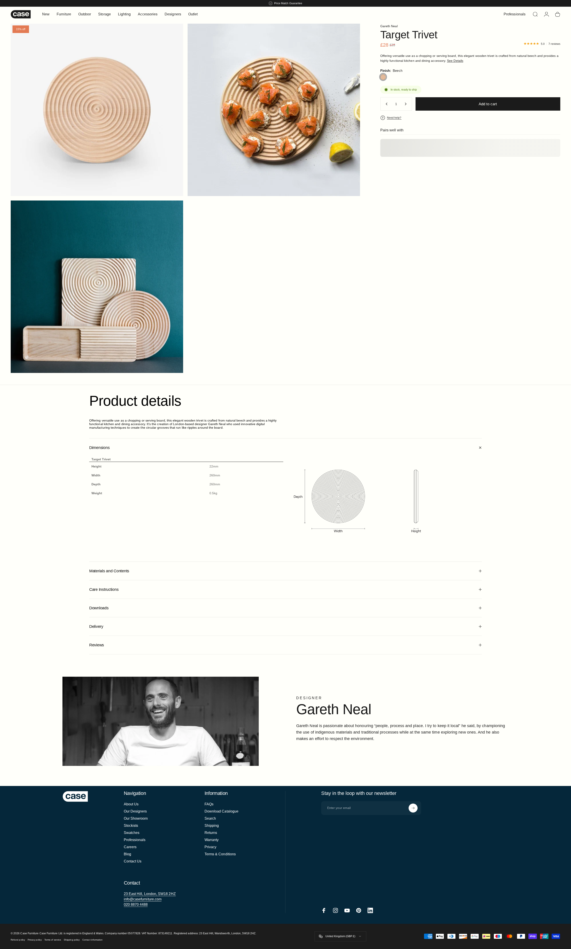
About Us (131, 804)
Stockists (131, 825)
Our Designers (135, 811)
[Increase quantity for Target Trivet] (406, 103)
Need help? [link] (394, 117)
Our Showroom (136, 818)
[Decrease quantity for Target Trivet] (386, 103)
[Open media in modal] (274, 110)
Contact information (92, 940)
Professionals (135, 840)
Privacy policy (35, 940)
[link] (150, 894)
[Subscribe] (413, 808)
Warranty (212, 840)
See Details (455, 60)
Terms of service (52, 940)
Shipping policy (72, 940)
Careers (130, 847)
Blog (127, 854)
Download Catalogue (221, 811)
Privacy (211, 847)
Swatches (132, 833)
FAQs (209, 804)
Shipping (212, 825)
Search (210, 818)
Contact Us (133, 861)
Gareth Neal (389, 26)
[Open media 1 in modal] (97, 110)
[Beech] (383, 77)
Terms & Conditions (220, 854)
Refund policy (18, 940)
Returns (211, 833)
